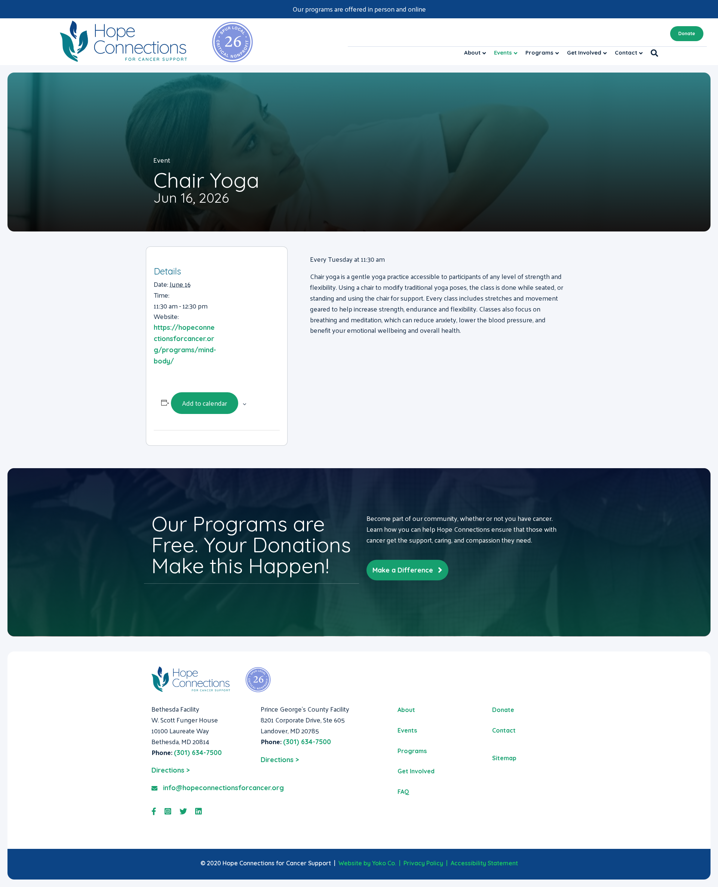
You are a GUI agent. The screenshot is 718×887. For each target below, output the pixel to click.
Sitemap (504, 758)
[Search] (652, 53)
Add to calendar (204, 403)
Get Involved (584, 52)
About (472, 52)
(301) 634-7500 (198, 752)
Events (503, 52)
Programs (539, 52)
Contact (626, 52)
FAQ (403, 791)
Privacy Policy (423, 863)
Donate (686, 33)
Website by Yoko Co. (367, 863)
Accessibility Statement (484, 863)
